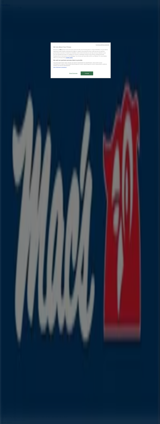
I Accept (87, 73)
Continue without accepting (102, 44)
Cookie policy (69, 57)
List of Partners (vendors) (59, 67)
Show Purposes (73, 73)
